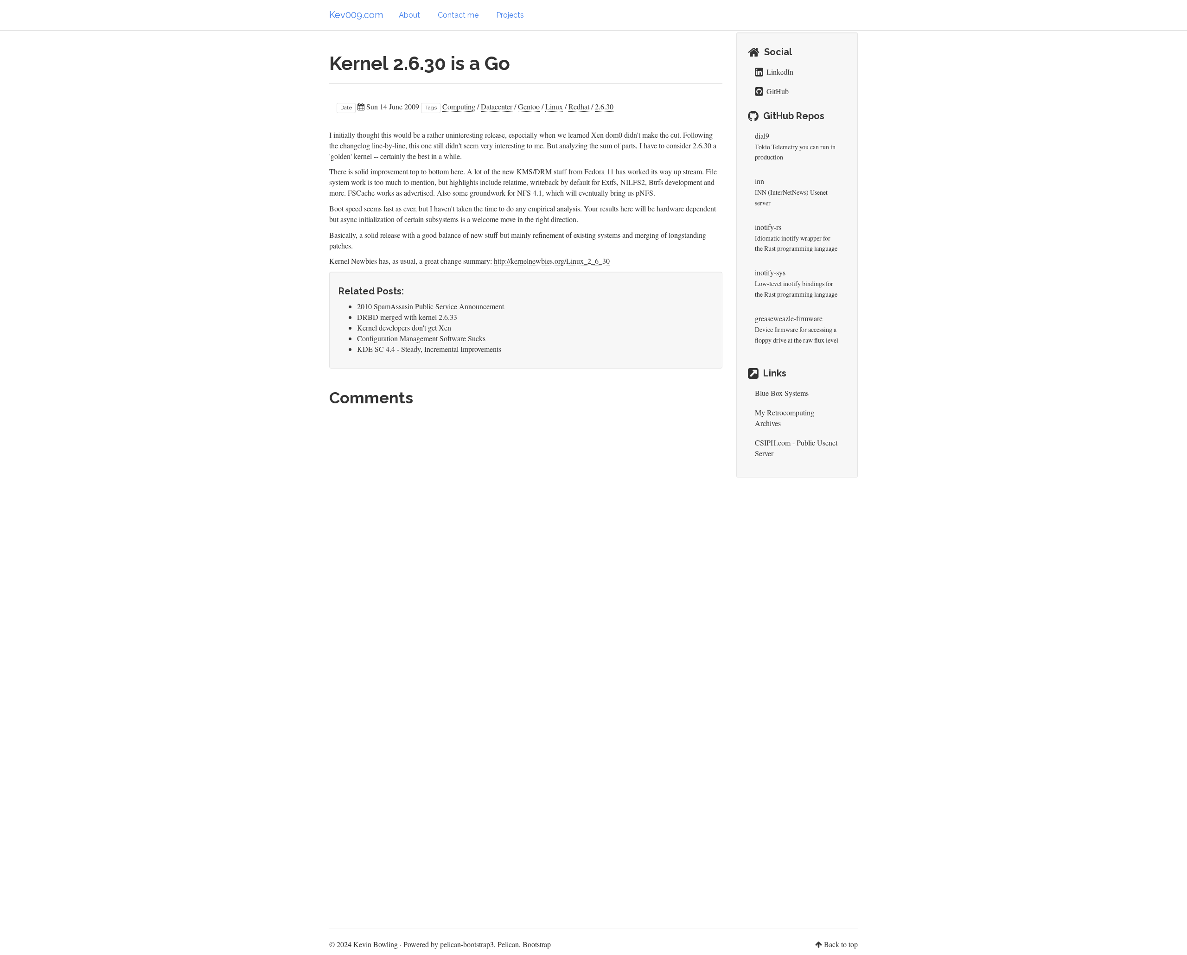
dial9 (762, 135)
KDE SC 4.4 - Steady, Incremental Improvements (429, 349)
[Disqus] (525, 539)
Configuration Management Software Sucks (421, 338)
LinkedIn (779, 71)
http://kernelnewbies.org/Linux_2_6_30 (552, 261)
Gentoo (529, 106)
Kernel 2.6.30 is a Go (419, 63)
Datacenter (496, 106)
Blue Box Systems (782, 393)
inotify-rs (768, 227)
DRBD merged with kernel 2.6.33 (407, 317)
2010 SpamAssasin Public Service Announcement (430, 306)
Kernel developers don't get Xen (404, 327)
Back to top (841, 944)
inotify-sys (770, 272)
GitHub (777, 91)
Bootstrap (537, 944)
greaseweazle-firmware (789, 318)
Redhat (578, 106)
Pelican (508, 944)
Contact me (458, 15)
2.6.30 (604, 106)
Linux (554, 106)
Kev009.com (356, 14)
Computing (458, 106)
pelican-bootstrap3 (467, 944)
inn (759, 181)
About (409, 15)
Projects (510, 15)
